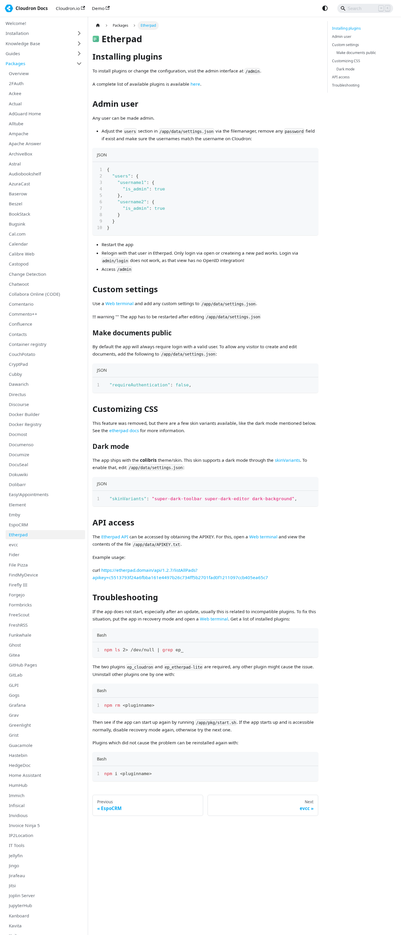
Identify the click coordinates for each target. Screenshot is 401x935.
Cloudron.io (68, 8)
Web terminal (119, 303)
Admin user (341, 36)
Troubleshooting (345, 85)
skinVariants (287, 460)
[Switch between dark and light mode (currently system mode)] (325, 8)
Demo (98, 8)
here (195, 84)
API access (341, 77)
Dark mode (345, 69)
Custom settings (345, 44)
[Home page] (97, 25)
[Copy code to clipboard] (311, 168)
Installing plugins (346, 28)
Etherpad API (114, 537)
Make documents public (356, 52)
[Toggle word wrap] (301, 168)
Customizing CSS (346, 60)
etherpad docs (124, 430)
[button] (43, 33)
